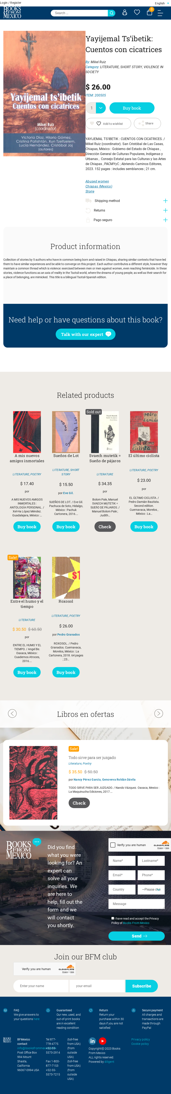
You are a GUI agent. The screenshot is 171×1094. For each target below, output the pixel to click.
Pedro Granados (68, 634)
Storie (90, 191)
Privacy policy (140, 1039)
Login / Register (10, 2)
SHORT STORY (131, 67)
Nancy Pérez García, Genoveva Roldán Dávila (105, 779)
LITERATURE (109, 67)
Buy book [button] (27, 526)
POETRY (35, 474)
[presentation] (12, 714)
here (36, 1019)
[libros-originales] (5, 1010)
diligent (109, 1061)
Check (105, 526)
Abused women (97, 181)
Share (149, 123)
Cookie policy (140, 1043)
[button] (162, 3)
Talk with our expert (82, 334)
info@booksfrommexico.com (36, 1048)
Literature (75, 763)
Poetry (87, 763)
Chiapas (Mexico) (99, 186)
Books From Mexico (136, 923)
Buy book (132, 108)
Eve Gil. (68, 493)
